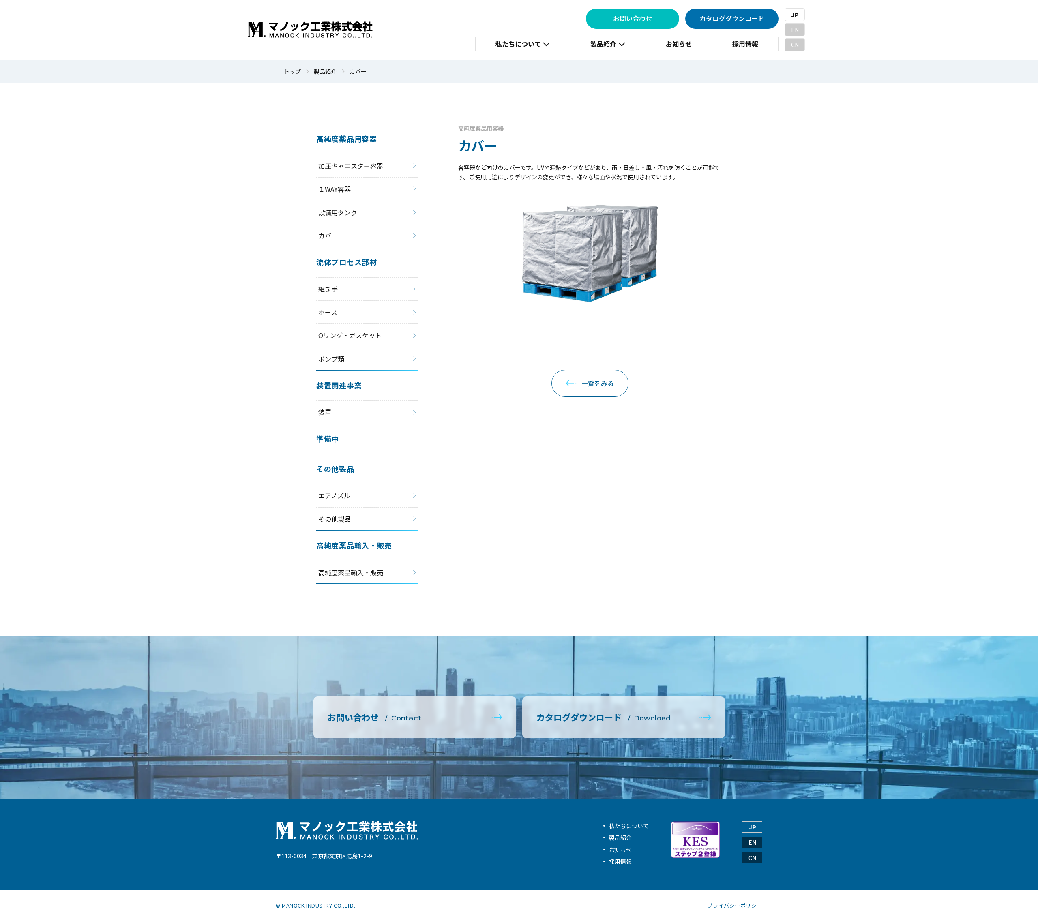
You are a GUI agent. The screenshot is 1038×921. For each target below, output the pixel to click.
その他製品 (335, 468)
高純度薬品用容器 (481, 128)
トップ (292, 71)
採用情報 (620, 861)
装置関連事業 (339, 385)
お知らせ (620, 850)
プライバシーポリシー (734, 905)
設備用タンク (337, 212)
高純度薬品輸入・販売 (354, 545)
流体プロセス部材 (346, 262)
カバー (328, 235)
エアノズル (334, 495)
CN (795, 45)
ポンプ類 (331, 359)
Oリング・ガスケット (350, 335)
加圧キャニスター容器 (350, 166)
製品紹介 (325, 71)
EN (795, 30)
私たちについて (629, 826)
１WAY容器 (334, 189)
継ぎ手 (328, 289)
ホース (327, 312)
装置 (324, 412)
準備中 (327, 438)
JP (795, 15)
